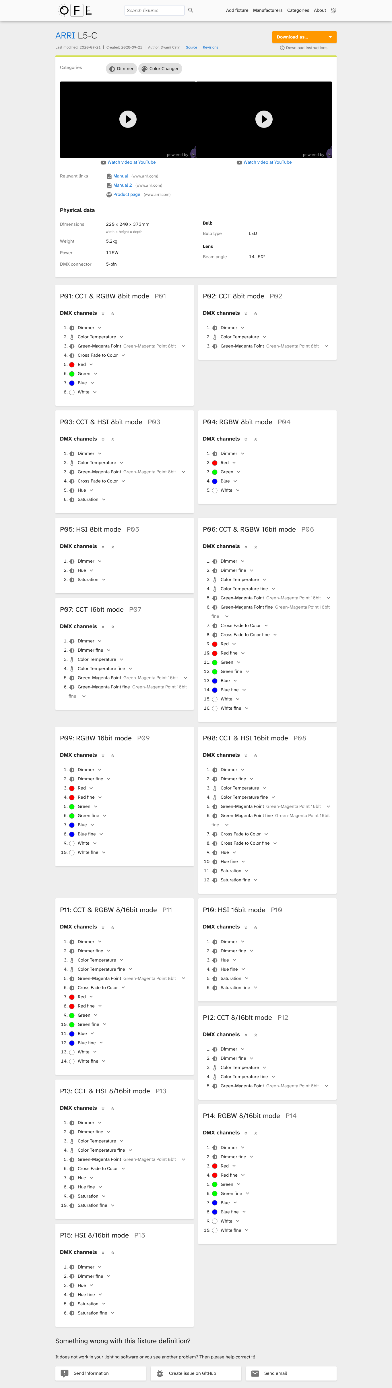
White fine (231, 708)
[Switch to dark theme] (333, 10)
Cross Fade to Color (98, 355)
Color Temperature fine (244, 589)
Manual (135, 176)
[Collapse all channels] (113, 313)
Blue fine (230, 690)
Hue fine (229, 861)
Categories (298, 10)
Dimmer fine (233, 570)
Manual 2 (137, 185)
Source (191, 47)
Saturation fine (235, 880)
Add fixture (237, 10)
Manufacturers (268, 10)
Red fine (229, 653)
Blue (82, 383)
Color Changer (164, 68)
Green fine (231, 671)
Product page (141, 194)
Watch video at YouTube (131, 162)
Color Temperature (97, 337)
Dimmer (125, 68)
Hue (82, 490)
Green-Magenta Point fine (270, 611)
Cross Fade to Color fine (245, 635)
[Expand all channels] (103, 313)
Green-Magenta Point (127, 346)
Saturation (88, 499)
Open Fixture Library (75, 10)
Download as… (292, 37)
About (320, 10)
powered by (177, 154)
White (84, 392)
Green (84, 373)
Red (82, 364)
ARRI (65, 35)
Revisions (210, 47)
